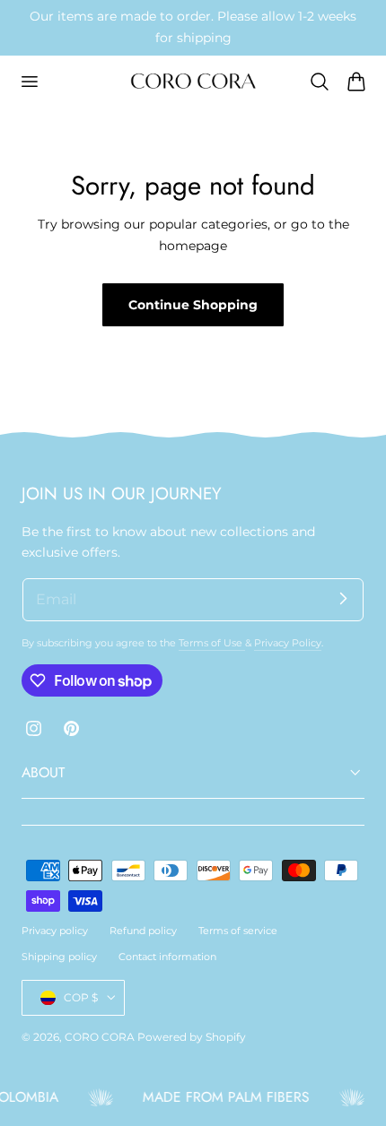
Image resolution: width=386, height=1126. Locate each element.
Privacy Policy (287, 643)
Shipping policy (59, 956)
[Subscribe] (342, 598)
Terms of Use (212, 643)
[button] (29, 81)
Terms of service (237, 930)
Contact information (167, 956)
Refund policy (143, 930)
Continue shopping (193, 305)
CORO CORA (100, 1037)
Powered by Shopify (191, 1037)
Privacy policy (55, 930)
